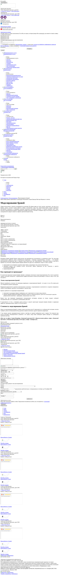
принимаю (3, 404)
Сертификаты (6, 194)
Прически (8, 60)
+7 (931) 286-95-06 (14, 15)
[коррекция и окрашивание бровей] (10, 250)
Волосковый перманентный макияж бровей (14, 353)
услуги (2, 50)
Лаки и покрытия (10, 109)
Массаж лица (9, 83)
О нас (4, 180)
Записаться (3, 19)
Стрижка (8, 63)
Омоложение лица (10, 145)
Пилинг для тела (10, 117)
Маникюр (8, 105)
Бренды (8, 187)
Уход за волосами (10, 66)
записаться (3, 329)
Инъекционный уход (11, 120)
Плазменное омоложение (12, 79)
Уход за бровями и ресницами (13, 97)
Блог (4, 195)
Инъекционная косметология (13, 75)
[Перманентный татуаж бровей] (45, 252)
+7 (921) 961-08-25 (14, 11)
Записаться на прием (6, 26)
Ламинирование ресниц (9, 356)
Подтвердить (4, 2)
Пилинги (8, 84)
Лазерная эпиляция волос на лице (14, 76)
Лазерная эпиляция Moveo (12, 125)
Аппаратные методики (12, 78)
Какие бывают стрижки (12, 142)
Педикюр (8, 107)
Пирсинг (8, 150)
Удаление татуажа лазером (12, 96)
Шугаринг (8, 121)
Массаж (8, 126)
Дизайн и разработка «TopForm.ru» (9, 573)
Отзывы (8, 189)
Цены (4, 191)
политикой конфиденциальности (28, 45)
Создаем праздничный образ (13, 149)
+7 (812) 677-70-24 (5, 11)
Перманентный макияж (12, 95)
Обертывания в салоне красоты (14, 128)
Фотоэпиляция (10, 124)
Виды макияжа (10, 144)
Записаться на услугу (6, 400)
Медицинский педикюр (12, 108)
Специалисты (9, 185)
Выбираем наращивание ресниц (14, 146)
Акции (5, 193)
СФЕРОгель (9, 85)
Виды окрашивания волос (12, 141)
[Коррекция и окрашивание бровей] (37, 250)
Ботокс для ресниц (8, 354)
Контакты (8, 190)
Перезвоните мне (5, 36)
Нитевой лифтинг (10, 80)
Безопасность (6, 414)
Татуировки (9, 151)
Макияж (8, 93)
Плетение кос (9, 62)
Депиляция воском (11, 123)
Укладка (8, 59)
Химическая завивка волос (13, 67)
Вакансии (8, 186)
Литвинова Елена (5, 326)
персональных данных (21, 44)
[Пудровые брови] (23, 250)
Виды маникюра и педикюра (13, 148)
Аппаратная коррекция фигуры (14, 119)
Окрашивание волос (11, 64)
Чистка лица (9, 82)
